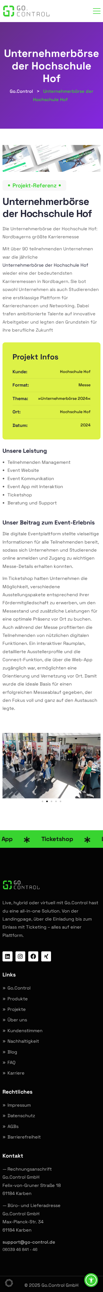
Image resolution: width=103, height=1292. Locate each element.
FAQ (12, 1062)
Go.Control (19, 988)
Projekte (17, 1009)
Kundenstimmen (25, 1030)
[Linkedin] (7, 956)
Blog (12, 1052)
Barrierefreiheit (24, 1137)
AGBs (13, 1126)
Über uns (17, 1020)
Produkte (18, 999)
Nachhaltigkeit (23, 1041)
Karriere (16, 1073)
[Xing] (46, 956)
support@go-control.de (28, 1242)
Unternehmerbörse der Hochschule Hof (45, 265)
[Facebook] (33, 956)
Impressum (19, 1105)
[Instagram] (21, 956)
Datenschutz (21, 1115)
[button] (8, 766)
